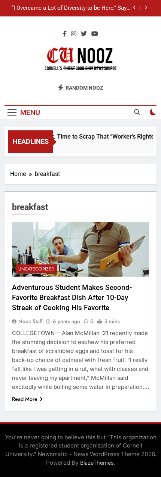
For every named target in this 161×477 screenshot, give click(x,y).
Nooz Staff (30, 321)
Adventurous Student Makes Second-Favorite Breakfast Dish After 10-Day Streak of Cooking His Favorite (72, 297)
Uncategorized (36, 269)
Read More (24, 399)
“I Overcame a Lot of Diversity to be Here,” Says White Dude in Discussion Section (71, 8)
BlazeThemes (97, 462)
